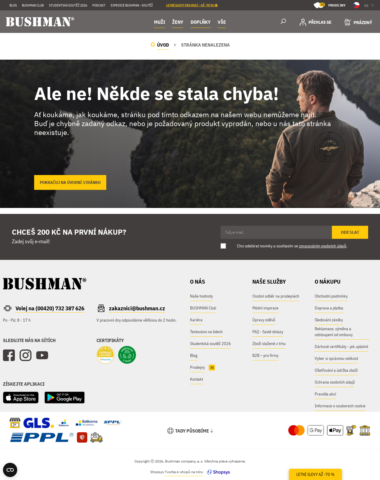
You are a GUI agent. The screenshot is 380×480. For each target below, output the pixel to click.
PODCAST (98, 5)
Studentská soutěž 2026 (68, 5)
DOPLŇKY (200, 22)
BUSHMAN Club (203, 308)
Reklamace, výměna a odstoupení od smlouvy (334, 331)
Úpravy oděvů (263, 319)
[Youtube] (42, 355)
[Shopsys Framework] (217, 472)
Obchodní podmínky (331, 296)
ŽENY (177, 22)
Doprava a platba (329, 308)
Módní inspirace (265, 308)
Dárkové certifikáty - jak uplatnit (341, 346)
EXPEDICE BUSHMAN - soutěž (132, 5)
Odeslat (350, 232)
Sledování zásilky (329, 319)
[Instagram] (25, 355)
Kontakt (196, 379)
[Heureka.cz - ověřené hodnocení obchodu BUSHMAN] (105, 355)
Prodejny (333, 4)
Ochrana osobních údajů (335, 382)
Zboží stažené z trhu (269, 343)
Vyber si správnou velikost (336, 358)
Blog (13, 5)
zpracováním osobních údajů (322, 246)
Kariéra (196, 319)
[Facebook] (9, 355)
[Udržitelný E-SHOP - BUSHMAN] (127, 355)
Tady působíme (192, 431)
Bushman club (33, 5)
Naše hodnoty (201, 296)
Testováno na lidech (206, 331)
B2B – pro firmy (265, 355)
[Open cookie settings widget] (10, 470)
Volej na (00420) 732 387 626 (49, 308)
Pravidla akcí (325, 394)
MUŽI (159, 22)
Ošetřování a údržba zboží (336, 370)
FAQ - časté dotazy (267, 331)
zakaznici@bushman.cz (137, 308)
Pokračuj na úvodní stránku (70, 182)
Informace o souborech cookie (340, 406)
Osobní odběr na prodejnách (275, 296)
